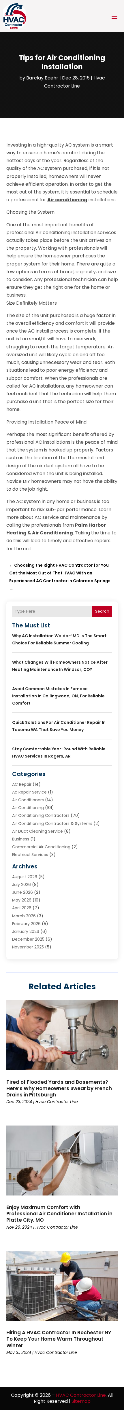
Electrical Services (30, 854)
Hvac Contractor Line (56, 1102)
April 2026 (21, 908)
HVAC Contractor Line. (81, 1395)
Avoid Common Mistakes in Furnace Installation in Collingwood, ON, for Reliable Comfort (58, 696)
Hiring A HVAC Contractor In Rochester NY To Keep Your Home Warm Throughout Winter (58, 1339)
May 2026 (21, 900)
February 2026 (26, 924)
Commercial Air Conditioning (41, 847)
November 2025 (28, 947)
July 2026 (21, 884)
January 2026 (25, 931)
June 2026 (22, 892)
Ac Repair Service (29, 792)
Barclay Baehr (42, 78)
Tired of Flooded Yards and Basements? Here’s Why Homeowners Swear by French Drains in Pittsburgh (59, 1088)
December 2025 (28, 939)
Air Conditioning (28, 808)
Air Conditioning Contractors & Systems (52, 823)
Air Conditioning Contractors (40, 815)
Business (20, 839)
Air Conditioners (28, 800)
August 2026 (24, 877)
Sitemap (81, 1401)
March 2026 (24, 916)
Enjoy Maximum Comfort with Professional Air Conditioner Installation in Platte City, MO (59, 1213)
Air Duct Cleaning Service (37, 831)
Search (102, 611)
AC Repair (21, 784)
